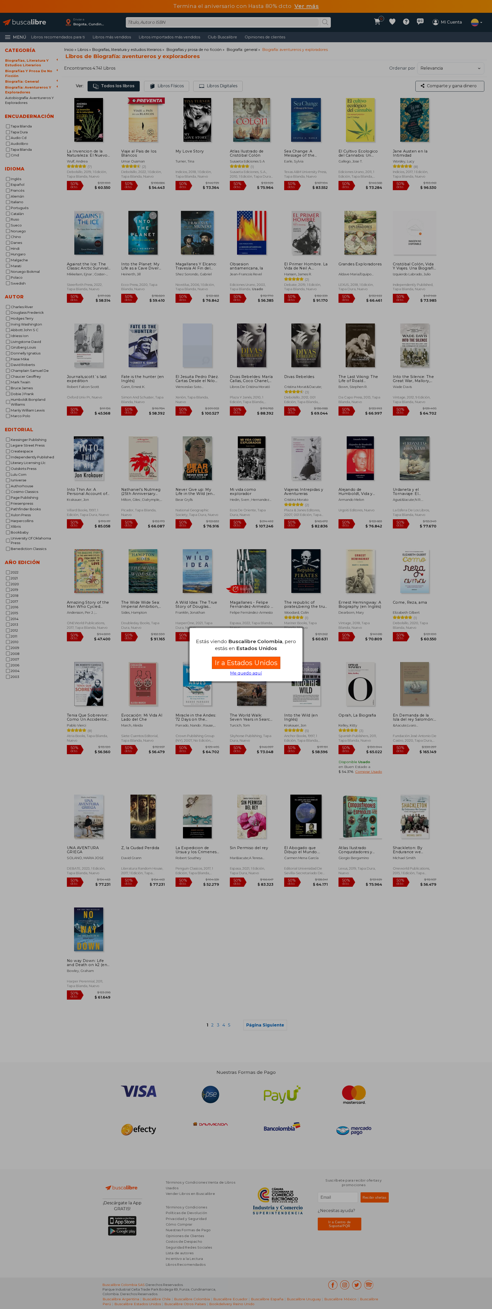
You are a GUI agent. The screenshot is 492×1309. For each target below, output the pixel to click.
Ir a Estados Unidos (246, 663)
